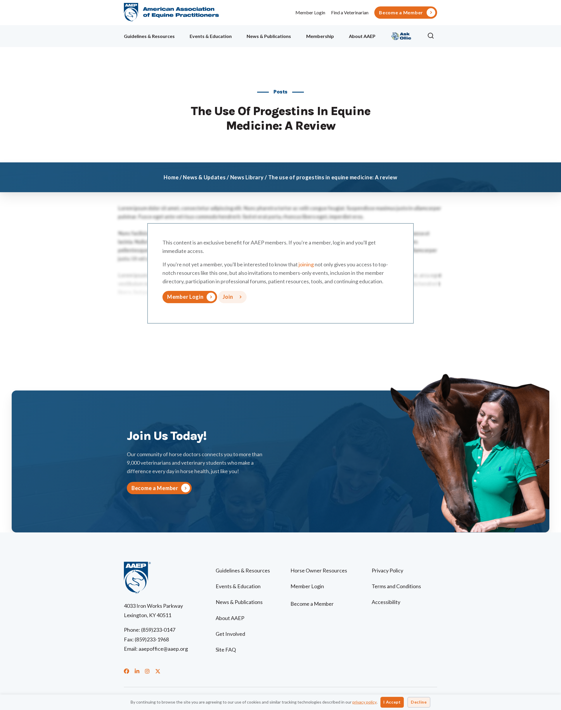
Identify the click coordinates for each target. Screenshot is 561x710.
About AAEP (362, 36)
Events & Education (211, 36)
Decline (419, 701)
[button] (432, 36)
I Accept (392, 701)
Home (171, 177)
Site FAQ (226, 649)
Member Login (310, 12)
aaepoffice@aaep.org (163, 648)
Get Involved (230, 634)
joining (306, 264)
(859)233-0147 (158, 629)
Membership (320, 36)
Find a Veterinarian (349, 12)
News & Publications (269, 36)
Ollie (401, 35)
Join (228, 297)
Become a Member (401, 12)
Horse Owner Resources (318, 570)
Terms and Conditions (396, 586)
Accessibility (386, 602)
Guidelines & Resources (149, 36)
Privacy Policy (387, 570)
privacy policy (364, 701)
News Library (247, 177)
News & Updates (204, 177)
